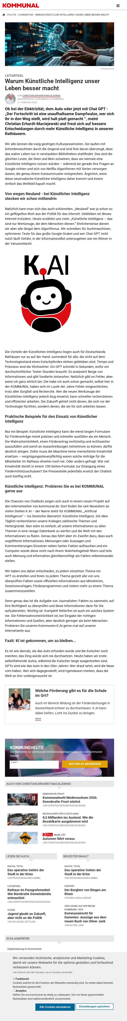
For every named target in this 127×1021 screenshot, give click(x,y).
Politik (11, 14)
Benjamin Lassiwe (80, 898)
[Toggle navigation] (118, 5)
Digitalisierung (15, 949)
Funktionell (22, 978)
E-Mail (14, 762)
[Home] (21, 5)
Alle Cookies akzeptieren (55, 1007)
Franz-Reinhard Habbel (27, 878)
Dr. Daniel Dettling (24, 921)
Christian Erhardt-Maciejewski (42, 95)
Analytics (21, 990)
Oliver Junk (77, 925)
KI (26, 949)
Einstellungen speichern (94, 1006)
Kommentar (25, 14)
